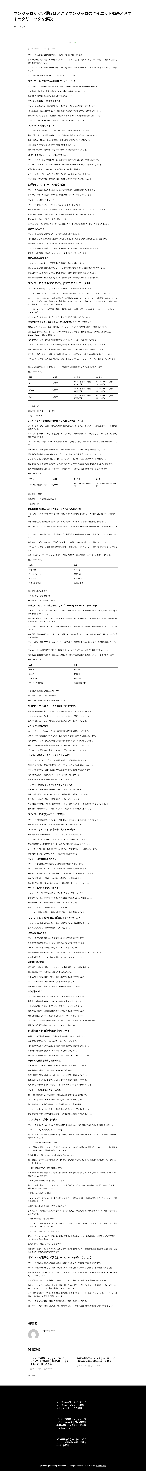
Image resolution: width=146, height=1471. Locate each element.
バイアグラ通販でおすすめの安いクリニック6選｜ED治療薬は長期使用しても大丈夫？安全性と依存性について (49, 1362)
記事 (74, 42)
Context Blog (101, 1466)
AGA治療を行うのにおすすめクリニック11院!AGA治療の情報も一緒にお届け (96, 1360)
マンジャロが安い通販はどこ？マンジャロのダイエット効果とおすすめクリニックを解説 (71, 1405)
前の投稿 (31, 1376)
